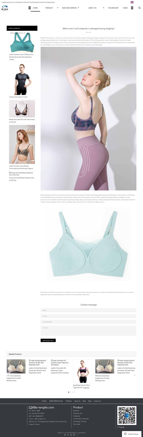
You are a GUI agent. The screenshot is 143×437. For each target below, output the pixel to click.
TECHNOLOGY (113, 8)
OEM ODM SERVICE (69, 8)
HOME (35, 8)
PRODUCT (49, 8)
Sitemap (121, 427)
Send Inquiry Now (48, 340)
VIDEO (125, 8)
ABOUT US (92, 8)
